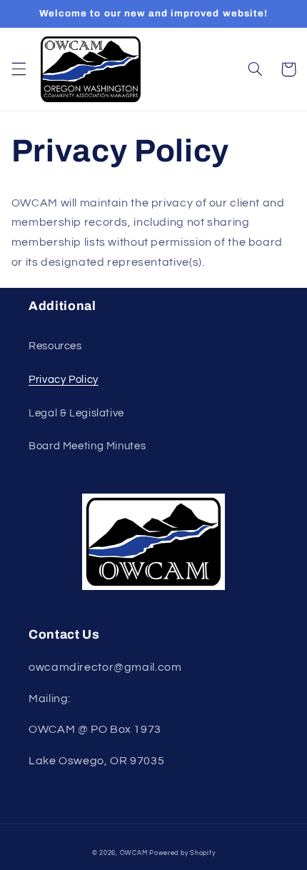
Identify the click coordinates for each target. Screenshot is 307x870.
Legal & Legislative (76, 413)
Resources (55, 346)
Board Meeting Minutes (87, 446)
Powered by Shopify (182, 853)
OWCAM (134, 853)
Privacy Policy (64, 379)
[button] (18, 69)
